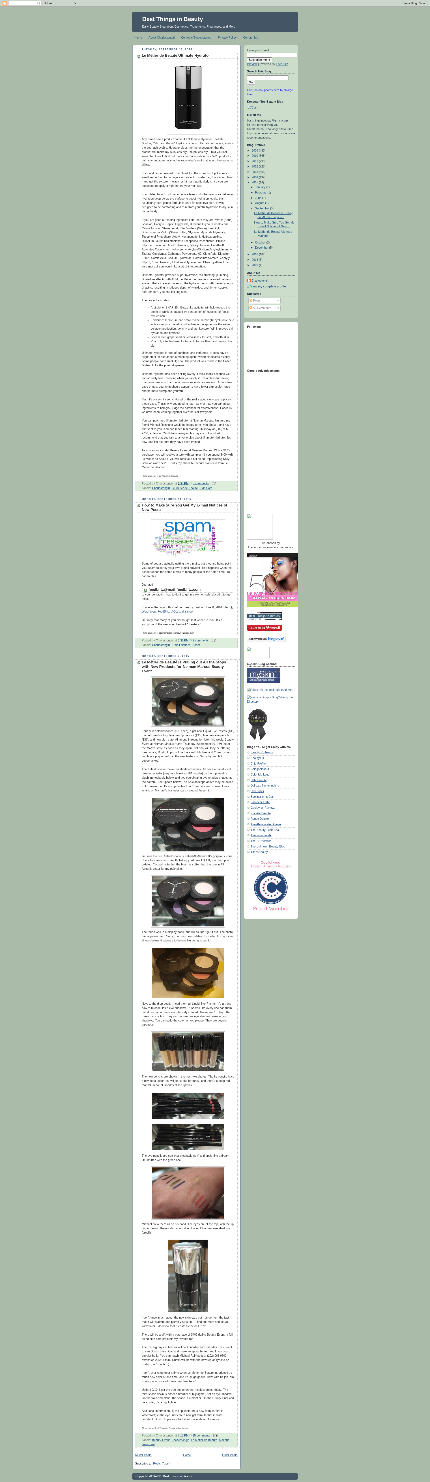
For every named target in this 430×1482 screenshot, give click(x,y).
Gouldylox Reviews (263, 807)
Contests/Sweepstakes (196, 37)
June (258, 198)
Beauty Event (161, 1440)
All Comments (261, 308)
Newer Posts (143, 1455)
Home (138, 37)
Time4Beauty (259, 852)
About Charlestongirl (161, 37)
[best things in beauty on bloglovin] (266, 641)
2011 (255, 161)
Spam (196, 645)
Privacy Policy (227, 37)
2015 (255, 182)
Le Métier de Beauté (185, 488)
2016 (255, 254)
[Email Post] (213, 483)
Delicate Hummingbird (265, 785)
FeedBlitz (282, 64)
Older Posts (230, 1455)
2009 (255, 150)
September (262, 208)
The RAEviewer (261, 841)
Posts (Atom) (161, 1463)
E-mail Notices (181, 645)
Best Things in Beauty (172, 19)
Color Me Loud (260, 774)
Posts (256, 300)
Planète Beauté (261, 813)
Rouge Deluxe (260, 818)
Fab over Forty (260, 802)
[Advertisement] (265, 442)
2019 (255, 265)
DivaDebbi (257, 791)
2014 (255, 177)
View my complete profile (268, 286)
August (260, 203)
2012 (255, 166)
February (261, 192)
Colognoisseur (260, 769)
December (262, 247)
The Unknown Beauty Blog (268, 846)
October (260, 242)
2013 (255, 172)
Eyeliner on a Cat (262, 796)
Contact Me (250, 37)
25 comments (201, 1435)
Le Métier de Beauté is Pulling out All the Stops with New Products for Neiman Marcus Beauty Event (184, 666)
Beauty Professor (262, 752)
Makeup (224, 1440)
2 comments (201, 640)
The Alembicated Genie (266, 824)
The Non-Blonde (261, 835)
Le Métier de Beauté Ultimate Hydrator (176, 55)
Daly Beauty (259, 780)
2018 (255, 259)
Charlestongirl (161, 488)
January (260, 187)
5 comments (201, 483)
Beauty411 (257, 758)
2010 (255, 155)
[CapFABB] (271, 911)
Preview (252, 64)
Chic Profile (258, 763)
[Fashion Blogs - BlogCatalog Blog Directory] (271, 701)
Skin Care (206, 488)
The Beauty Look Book (265, 830)
